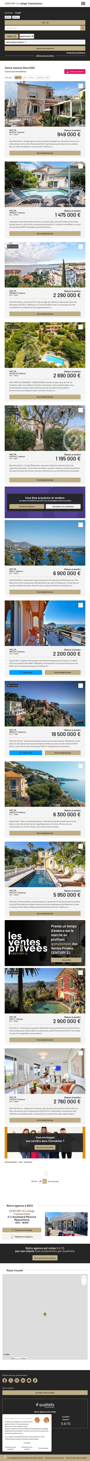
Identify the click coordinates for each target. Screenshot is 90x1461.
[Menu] (83, 3)
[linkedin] (23, 1380)
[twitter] (10, 1380)
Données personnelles (54, 1458)
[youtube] (29, 1380)
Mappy (24, 1358)
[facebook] (4, 1380)
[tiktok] (35, 1380)
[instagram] (17, 1380)
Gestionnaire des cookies (76, 1458)
